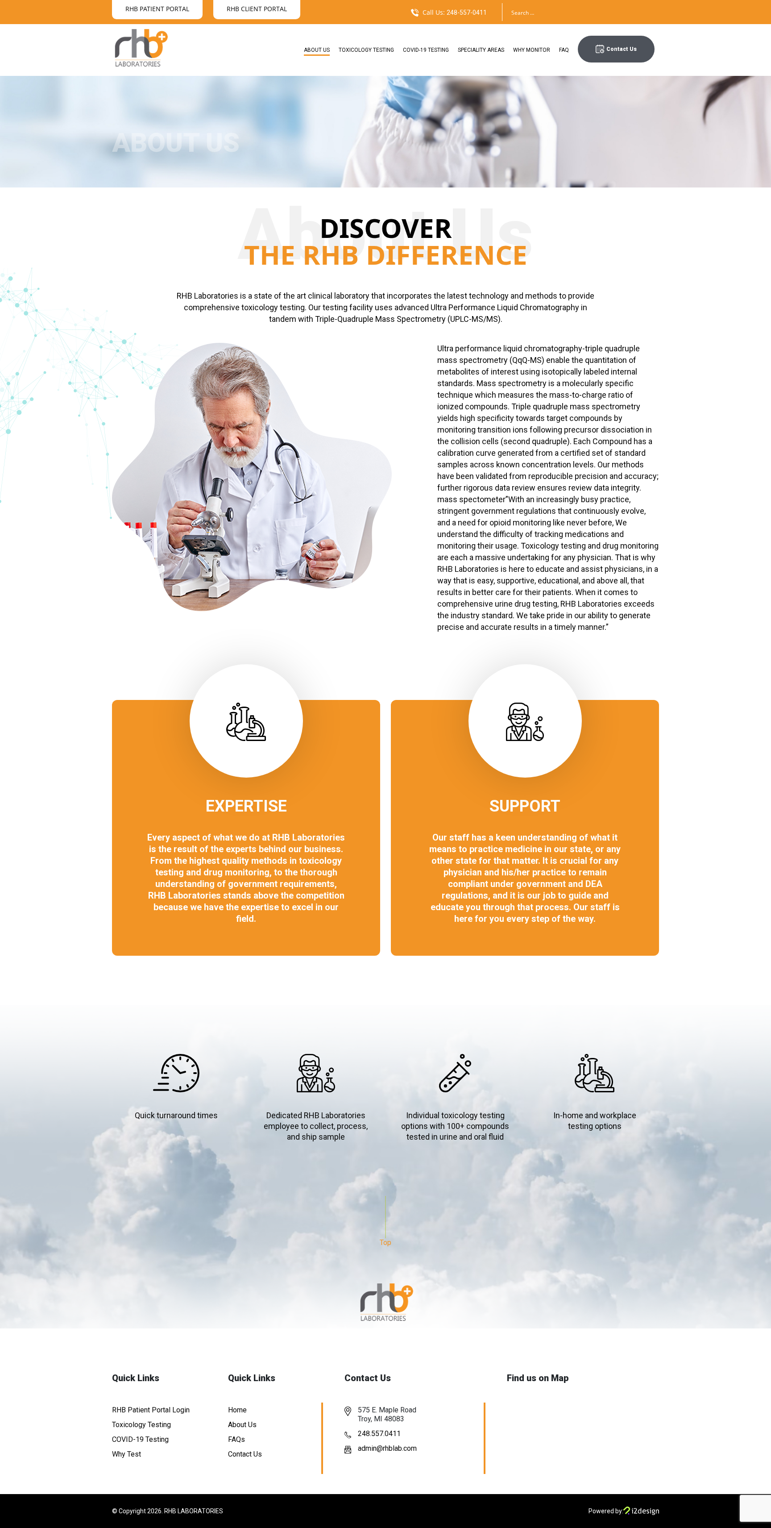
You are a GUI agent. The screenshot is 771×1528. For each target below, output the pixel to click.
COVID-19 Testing (140, 1439)
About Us (242, 1424)
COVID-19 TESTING (426, 50)
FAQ (564, 50)
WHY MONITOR (531, 50)
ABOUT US (317, 50)
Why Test (126, 1454)
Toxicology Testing (141, 1424)
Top (385, 1242)
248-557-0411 (467, 12)
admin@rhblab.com (387, 1448)
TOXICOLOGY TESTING (366, 50)
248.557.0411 (379, 1433)
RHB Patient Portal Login (151, 1410)
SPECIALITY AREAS (481, 50)
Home (237, 1410)
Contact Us (621, 49)
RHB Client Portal (257, 8)
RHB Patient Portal (157, 8)
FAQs (236, 1439)
